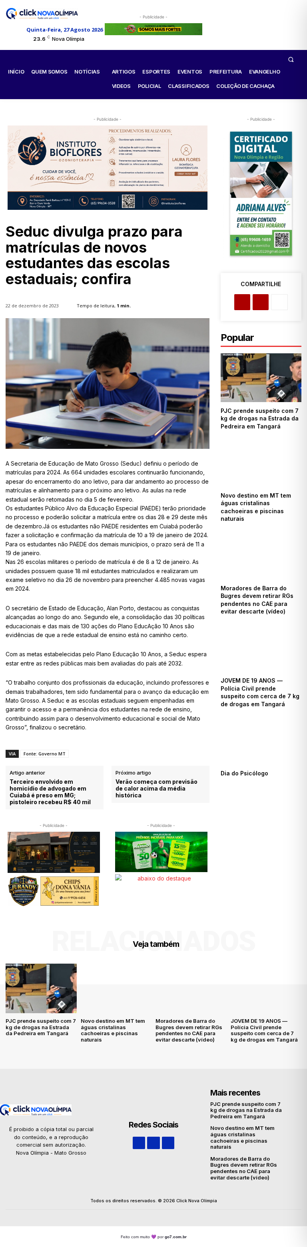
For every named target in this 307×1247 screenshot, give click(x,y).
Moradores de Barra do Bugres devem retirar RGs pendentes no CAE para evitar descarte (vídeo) (188, 1030)
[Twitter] (261, 302)
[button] (290, 59)
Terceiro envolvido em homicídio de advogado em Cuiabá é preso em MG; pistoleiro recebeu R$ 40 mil (50, 792)
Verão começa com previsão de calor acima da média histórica (156, 789)
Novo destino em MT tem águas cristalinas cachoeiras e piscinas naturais (113, 1030)
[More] (279, 302)
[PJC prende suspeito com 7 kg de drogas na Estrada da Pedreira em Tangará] (261, 377)
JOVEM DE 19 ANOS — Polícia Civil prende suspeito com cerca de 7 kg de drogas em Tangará (260, 692)
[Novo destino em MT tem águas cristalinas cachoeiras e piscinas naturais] (261, 462)
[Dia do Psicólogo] (261, 740)
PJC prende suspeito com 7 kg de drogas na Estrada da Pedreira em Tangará (260, 418)
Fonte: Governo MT (45, 754)
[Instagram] (153, 1143)
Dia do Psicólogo (244, 773)
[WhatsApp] (168, 1143)
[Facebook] (242, 302)
